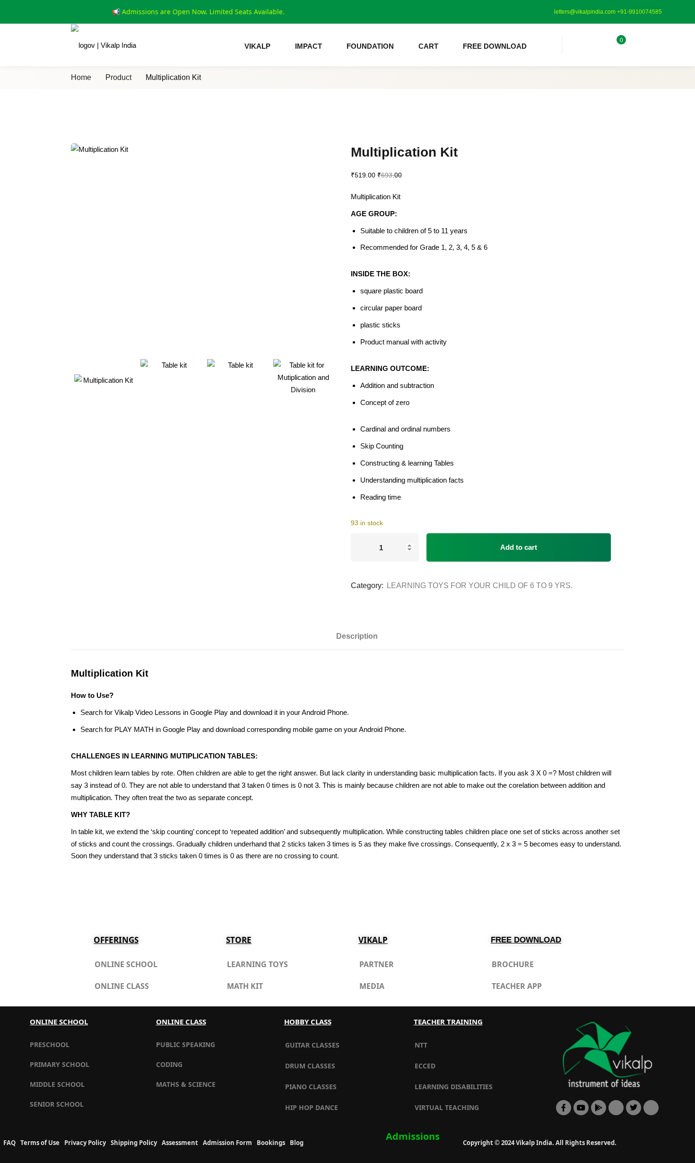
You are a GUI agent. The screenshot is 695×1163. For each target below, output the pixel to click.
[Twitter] (633, 1107)
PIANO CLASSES (311, 1086)
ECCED (425, 1065)
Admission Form (227, 1142)
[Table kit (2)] (170, 389)
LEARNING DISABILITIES (454, 1086)
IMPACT (308, 46)
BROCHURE (513, 964)
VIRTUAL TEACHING (447, 1107)
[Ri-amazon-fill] (616, 1107)
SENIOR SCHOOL (57, 1104)
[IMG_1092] (303, 389)
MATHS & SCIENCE (186, 1084)
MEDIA (371, 986)
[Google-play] (598, 1107)
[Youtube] (581, 1107)
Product (118, 77)
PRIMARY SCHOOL (59, 1064)
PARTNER (376, 964)
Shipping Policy (134, 1142)
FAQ (9, 1142)
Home (81, 77)
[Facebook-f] (563, 1107)
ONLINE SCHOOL (126, 964)
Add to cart (518, 547)
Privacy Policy (85, 1142)
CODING (169, 1064)
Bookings (271, 1142)
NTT (421, 1044)
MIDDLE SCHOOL (57, 1084)
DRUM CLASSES (310, 1065)
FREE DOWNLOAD (495, 46)
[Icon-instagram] (651, 1107)
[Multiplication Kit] (204, 243)
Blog (297, 1142)
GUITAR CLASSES (312, 1044)
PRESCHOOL (50, 1044)
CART (428, 46)
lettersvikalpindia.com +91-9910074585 (608, 12)
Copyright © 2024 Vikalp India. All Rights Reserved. (540, 1142)
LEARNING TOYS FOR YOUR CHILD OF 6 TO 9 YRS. (480, 586)
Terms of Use (40, 1142)
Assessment (180, 1142)
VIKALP (257, 46)
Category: (367, 586)
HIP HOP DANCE (311, 1107)
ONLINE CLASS (122, 986)
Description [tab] (357, 636)
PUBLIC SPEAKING (185, 1044)
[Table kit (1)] (237, 389)
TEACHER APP (517, 986)
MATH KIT (245, 986)
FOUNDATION (370, 46)
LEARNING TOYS (257, 964)
